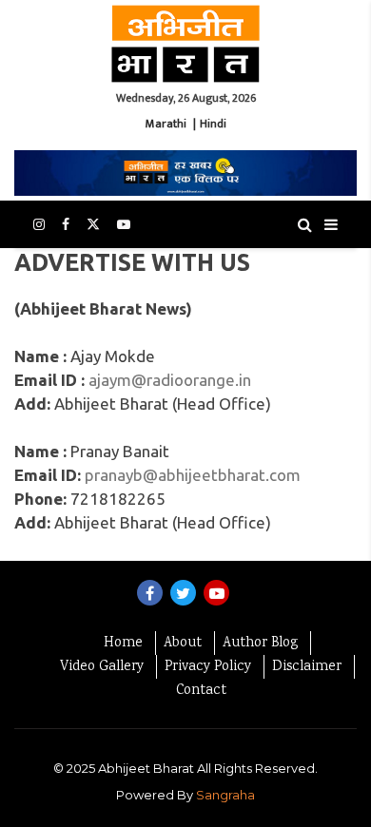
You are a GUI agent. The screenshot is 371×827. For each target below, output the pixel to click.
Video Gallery (102, 667)
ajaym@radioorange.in (169, 380)
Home (123, 643)
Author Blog (260, 643)
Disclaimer (307, 667)
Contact (201, 691)
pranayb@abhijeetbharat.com (193, 475)
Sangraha (225, 794)
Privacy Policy (208, 667)
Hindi (213, 123)
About (183, 643)
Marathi (166, 123)
